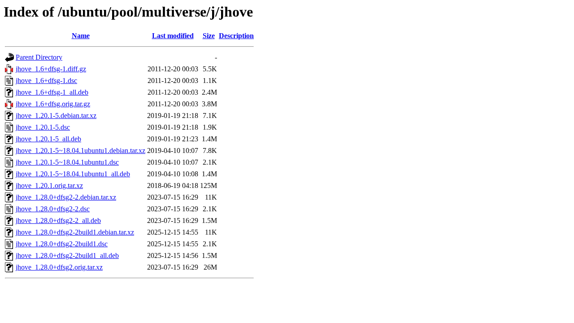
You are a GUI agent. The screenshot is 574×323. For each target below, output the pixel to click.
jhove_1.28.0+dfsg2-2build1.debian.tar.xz (75, 232)
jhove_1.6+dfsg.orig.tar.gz (53, 104)
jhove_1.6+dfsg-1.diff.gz (51, 69)
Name (81, 35)
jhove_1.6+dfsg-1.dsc (46, 80)
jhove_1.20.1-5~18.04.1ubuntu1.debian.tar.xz (80, 150)
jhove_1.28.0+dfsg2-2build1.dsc (62, 244)
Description (236, 35)
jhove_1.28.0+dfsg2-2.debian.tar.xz (66, 197)
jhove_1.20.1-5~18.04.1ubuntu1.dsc (67, 162)
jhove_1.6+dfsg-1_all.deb (52, 92)
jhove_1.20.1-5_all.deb (48, 139)
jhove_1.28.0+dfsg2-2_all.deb (58, 220)
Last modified (173, 35)
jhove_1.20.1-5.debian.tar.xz (56, 115)
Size (209, 35)
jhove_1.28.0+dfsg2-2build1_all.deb (67, 255)
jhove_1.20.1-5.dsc (43, 127)
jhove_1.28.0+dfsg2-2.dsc (53, 209)
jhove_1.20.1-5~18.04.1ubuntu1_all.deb (73, 174)
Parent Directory (39, 57)
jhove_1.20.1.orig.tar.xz (49, 185)
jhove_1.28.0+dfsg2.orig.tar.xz (59, 267)
